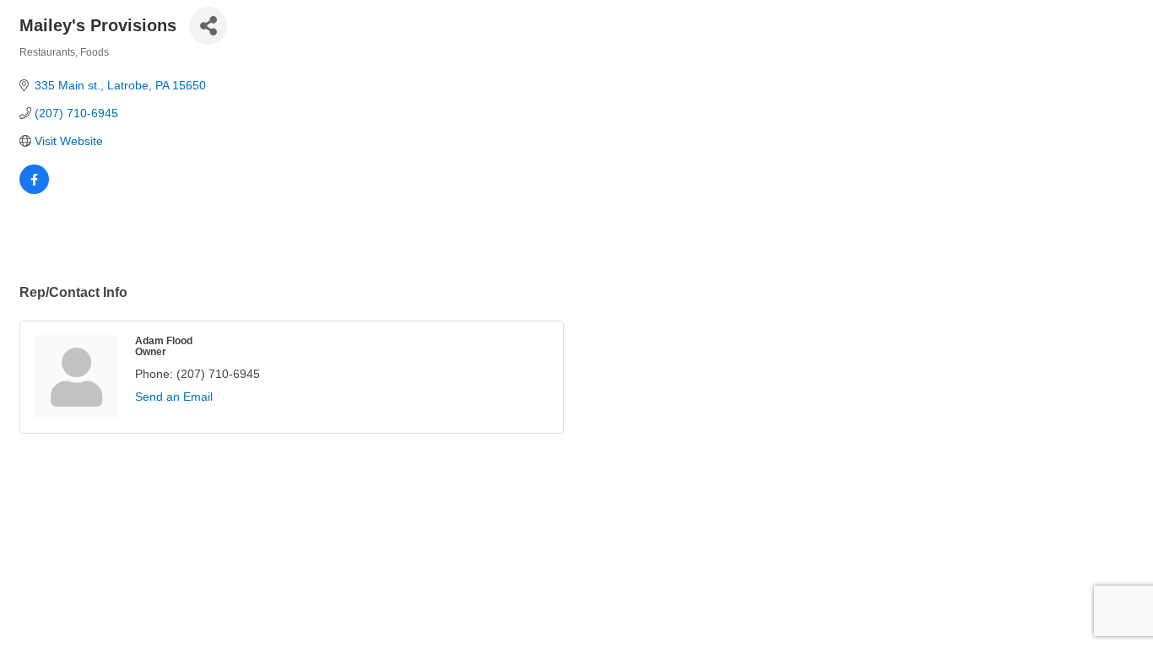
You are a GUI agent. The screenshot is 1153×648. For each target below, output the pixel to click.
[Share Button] (208, 26)
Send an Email (174, 396)
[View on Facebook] (34, 190)
